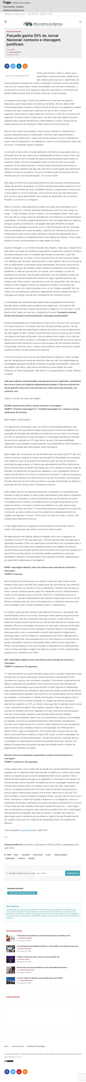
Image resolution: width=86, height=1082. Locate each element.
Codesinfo (20, 7)
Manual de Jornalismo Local (13, 10)
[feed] (25, 1071)
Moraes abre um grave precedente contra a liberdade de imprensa (42, 967)
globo (48, 855)
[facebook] (7, 66)
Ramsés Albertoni (25, 948)
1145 (12, 49)
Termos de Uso (18, 1046)
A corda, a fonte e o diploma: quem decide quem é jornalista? (40, 978)
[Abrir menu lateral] (5, 22)
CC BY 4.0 (19, 1057)
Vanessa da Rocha (15, 52)
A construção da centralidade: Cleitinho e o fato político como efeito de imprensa (47, 946)
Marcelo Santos (24, 959)
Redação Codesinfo (25, 938)
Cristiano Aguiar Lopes (26, 970)
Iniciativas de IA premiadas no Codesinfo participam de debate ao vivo (43, 936)
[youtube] (19, 1071)
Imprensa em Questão (14, 31)
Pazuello (21, 858)
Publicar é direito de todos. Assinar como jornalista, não (38, 957)
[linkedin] (19, 66)
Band (16, 855)
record (31, 858)
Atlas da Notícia (9, 7)
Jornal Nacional (60, 855)
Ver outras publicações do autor (22, 893)
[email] (25, 66)
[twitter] (13, 66)
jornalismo (9, 858)
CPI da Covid (37, 855)
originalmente (26, 830)
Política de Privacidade (36, 1046)
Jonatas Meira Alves (26, 980)
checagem (25, 855)
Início (6, 1046)
